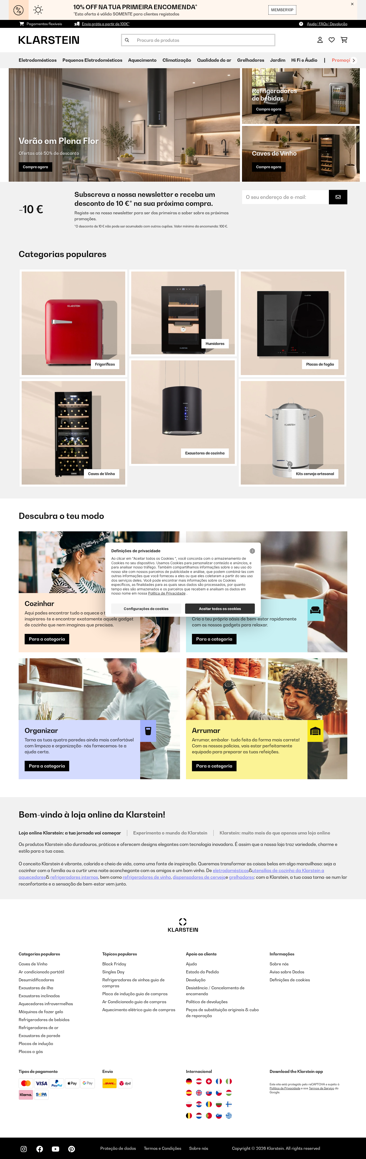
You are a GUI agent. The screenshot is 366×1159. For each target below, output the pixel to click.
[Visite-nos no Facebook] (40, 1149)
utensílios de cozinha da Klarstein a (288, 870)
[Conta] (320, 40)
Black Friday (114, 963)
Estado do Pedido (202, 971)
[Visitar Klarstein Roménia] (209, 1104)
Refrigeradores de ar (39, 1027)
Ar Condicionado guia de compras (134, 1001)
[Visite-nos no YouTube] (56, 1149)
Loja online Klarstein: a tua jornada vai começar (70, 832)
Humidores (215, 343)
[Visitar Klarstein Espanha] (189, 1093)
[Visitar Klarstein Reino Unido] (199, 1093)
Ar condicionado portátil (41, 971)
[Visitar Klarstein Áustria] (199, 1081)
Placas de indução (36, 1043)
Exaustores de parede (39, 1035)
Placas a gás (31, 1051)
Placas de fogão (320, 364)
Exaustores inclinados (39, 995)
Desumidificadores (36, 979)
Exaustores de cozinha (205, 453)
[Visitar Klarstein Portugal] (209, 1116)
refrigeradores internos (74, 877)
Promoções (344, 60)
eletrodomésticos (231, 870)
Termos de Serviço (321, 1088)
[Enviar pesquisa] (127, 40)
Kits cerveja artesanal (315, 474)
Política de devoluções (207, 1001)
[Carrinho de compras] (344, 40)
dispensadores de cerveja (199, 877)
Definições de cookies (290, 979)
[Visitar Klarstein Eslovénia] (219, 1116)
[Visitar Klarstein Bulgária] (219, 1104)
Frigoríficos (105, 364)
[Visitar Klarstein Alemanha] (189, 1081)
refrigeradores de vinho (147, 877)
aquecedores (32, 877)
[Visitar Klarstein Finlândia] (229, 1104)
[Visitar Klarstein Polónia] (189, 1104)
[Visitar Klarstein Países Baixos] (199, 1116)
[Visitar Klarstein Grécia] (229, 1115)
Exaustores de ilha (36, 987)
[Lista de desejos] (332, 40)
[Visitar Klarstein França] (219, 1081)
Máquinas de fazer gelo (41, 1011)
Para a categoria (47, 639)
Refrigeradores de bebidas (44, 1019)
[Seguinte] (353, 60)
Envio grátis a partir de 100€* (105, 24)
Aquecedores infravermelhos (46, 1003)
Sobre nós (279, 963)
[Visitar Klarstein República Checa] (219, 1093)
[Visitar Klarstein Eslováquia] (209, 1093)
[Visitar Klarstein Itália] (229, 1081)
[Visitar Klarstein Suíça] (209, 1081)
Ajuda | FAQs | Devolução (327, 24)
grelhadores (241, 877)
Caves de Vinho (101, 474)
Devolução (195, 979)
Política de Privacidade (285, 1088)
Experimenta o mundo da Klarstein (170, 832)
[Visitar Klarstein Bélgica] (189, 1116)
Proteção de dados (118, 1148)
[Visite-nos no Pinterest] (71, 1149)
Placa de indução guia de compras (135, 993)
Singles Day (113, 971)
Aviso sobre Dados (287, 971)
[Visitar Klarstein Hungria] (229, 1093)
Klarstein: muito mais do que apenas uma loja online (275, 832)
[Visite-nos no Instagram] (24, 1149)
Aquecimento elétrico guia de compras (138, 1009)
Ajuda (191, 963)
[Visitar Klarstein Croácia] (199, 1104)
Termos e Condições (162, 1148)
